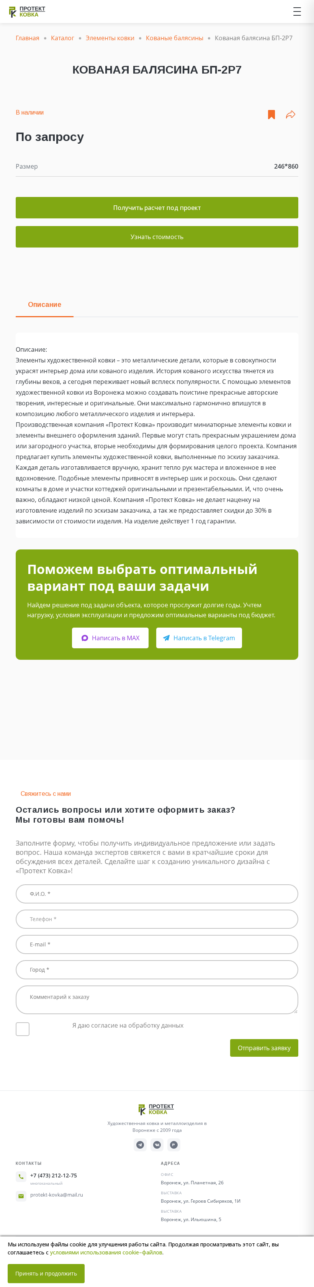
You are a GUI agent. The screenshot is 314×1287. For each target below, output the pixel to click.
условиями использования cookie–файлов (106, 1252)
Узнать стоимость (157, 237)
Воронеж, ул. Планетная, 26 (192, 1182)
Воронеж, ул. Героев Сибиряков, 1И (200, 1201)
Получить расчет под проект (157, 207)
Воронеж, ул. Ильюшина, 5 (191, 1219)
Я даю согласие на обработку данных (127, 1025)
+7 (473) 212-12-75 (53, 1175)
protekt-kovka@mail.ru (56, 1194)
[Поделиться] (290, 114)
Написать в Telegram (204, 638)
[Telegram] (140, 1144)
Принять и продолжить (46, 1273)
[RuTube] (173, 1144)
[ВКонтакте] (157, 1144)
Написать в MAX (115, 638)
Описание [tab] (44, 304)
